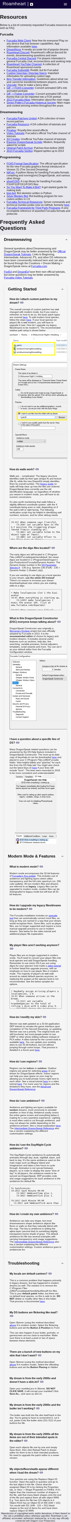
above (13, 1325)
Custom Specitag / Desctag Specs (27, 73)
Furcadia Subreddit (18, 70)
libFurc (11, 172)
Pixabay (11, 130)
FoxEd (8, 271)
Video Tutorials (15, 133)
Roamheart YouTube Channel (24, 64)
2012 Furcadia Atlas (18, 99)
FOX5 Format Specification (22, 163)
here (34, 46)
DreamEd (23, 271)
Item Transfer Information (21, 79)
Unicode (12, 85)
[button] (35, 239)
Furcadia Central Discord (21, 58)
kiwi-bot (11, 193)
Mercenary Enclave (20, 631)
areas (45, 1071)
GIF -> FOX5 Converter (20, 88)
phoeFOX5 (13, 181)
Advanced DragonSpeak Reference (30, 1088)
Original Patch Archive (20, 148)
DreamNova (14, 49)
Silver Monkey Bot (17, 196)
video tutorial (54, 965)
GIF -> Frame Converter (20, 93)
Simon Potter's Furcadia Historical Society (31, 102)
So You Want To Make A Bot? (24, 187)
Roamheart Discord (18, 52)
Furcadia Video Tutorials (18, 277)
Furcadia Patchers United (21, 118)
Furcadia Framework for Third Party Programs (33, 208)
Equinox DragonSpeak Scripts (24, 142)
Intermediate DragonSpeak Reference (34, 1128)
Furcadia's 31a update (24, 876)
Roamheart (14, 3)
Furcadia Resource (18, 124)
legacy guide (46, 484)
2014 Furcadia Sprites (20, 151)
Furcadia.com (39, 266)
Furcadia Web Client (19, 40)
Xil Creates (13, 139)
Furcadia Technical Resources (24, 202)
